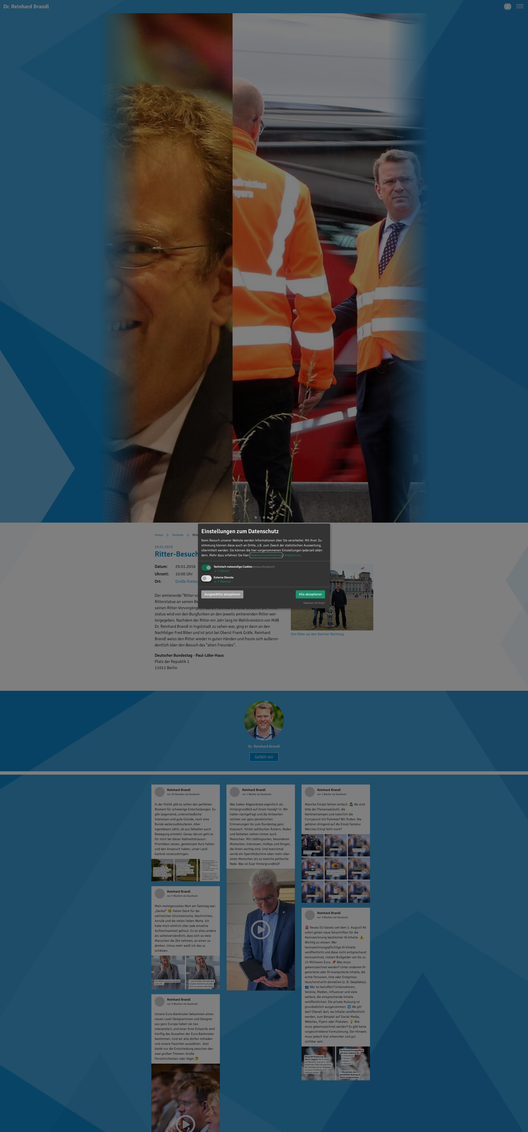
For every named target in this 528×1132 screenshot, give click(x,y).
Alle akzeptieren (310, 594)
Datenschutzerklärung (266, 555)
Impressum (292, 555)
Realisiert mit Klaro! (314, 603)
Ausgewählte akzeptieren (222, 594)
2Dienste (222, 581)
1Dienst (221, 571)
